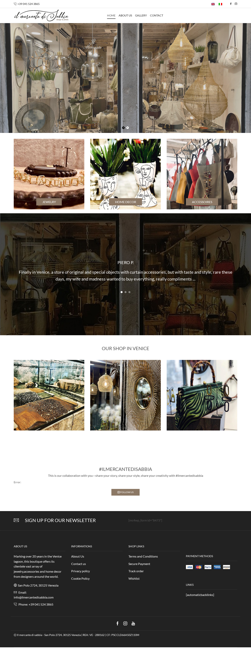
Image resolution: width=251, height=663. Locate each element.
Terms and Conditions (143, 556)
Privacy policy (80, 571)
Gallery (141, 15)
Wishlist (134, 578)
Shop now (183, 104)
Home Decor (125, 202)
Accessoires (202, 202)
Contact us (78, 564)
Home (111, 15)
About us (125, 15)
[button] (122, 292)
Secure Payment (139, 564)
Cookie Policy (80, 578)
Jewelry (49, 202)
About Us (77, 556)
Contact (156, 15)
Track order (136, 571)
